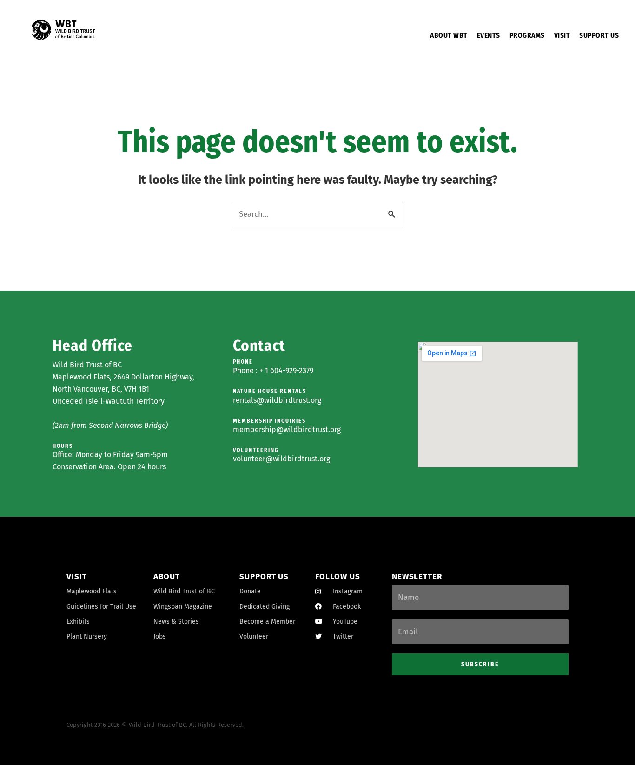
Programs (527, 36)
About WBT (449, 36)
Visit (562, 36)
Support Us (599, 36)
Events (488, 36)
